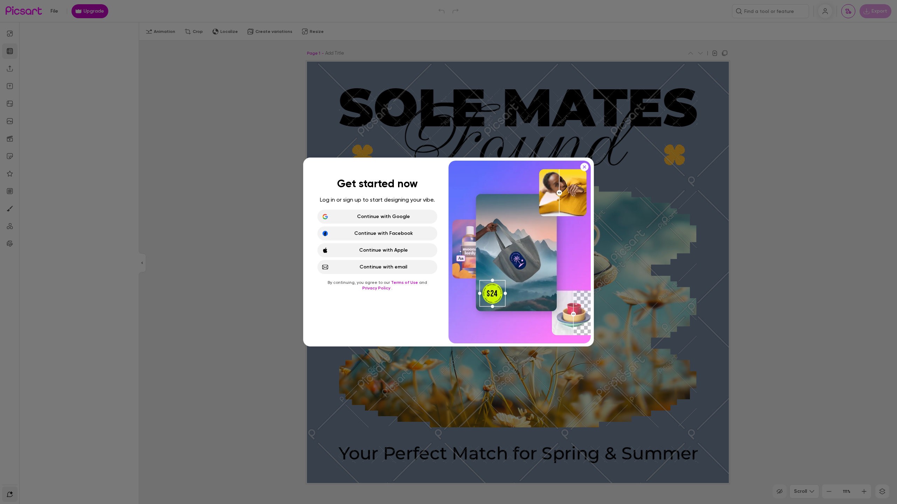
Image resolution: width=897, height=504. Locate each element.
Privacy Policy (376, 288)
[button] (448, 252)
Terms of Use (405, 282)
